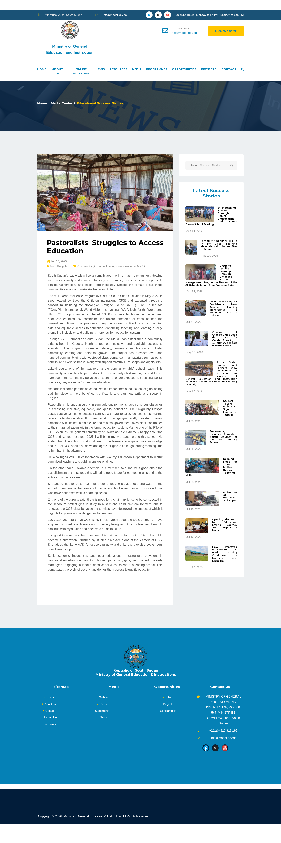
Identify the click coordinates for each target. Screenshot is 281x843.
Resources (118, 69)
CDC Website (226, 31)
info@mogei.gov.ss (115, 14)
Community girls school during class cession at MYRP (111, 266)
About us (50, 704)
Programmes (156, 69)
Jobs (168, 697)
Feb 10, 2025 (58, 261)
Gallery (103, 697)
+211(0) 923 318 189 (223, 730)
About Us (57, 71)
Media (136, 69)
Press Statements (102, 707)
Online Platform (81, 71)
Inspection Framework (49, 721)
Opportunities (184, 69)
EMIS (101, 69)
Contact (228, 69)
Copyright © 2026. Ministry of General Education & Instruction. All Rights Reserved (93, 816)
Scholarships (168, 710)
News (103, 717)
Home (41, 69)
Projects (209, 69)
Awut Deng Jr (58, 266)
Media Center (61, 103)
